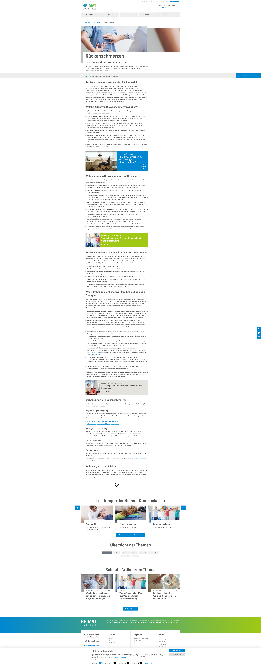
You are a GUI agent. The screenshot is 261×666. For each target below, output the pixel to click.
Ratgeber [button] (148, 14)
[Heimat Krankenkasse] (88, 6)
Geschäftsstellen (163, 646)
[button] (169, 14)
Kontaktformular (162, 644)
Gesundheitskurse (96, 354)
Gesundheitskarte (138, 640)
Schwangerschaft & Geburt (130, 552)
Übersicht (110, 638)
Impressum (105, 659)
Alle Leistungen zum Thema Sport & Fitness (130, 535)
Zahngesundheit (153, 552)
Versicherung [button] (110, 14)
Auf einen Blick (111, 642)
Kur (134, 642)
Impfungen (135, 556)
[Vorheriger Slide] (77, 508)
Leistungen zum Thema (248, 75)
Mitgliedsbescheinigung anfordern (141, 638)
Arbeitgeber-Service (164, 1)
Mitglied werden (174, 1)
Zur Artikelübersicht (130, 609)
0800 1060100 (174, 5)
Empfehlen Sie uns (150, 1)
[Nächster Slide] (183, 508)
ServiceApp (142, 1)
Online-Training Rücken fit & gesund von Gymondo (102, 421)
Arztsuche (136, 644)
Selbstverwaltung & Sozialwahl (115, 647)
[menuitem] (90, 14)
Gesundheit (143, 552)
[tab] (259, 329)
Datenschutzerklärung (120, 657)
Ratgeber (87, 22)
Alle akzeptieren (177, 650)
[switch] (114, 663)
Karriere (157, 1)
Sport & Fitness (97, 22)
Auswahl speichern (177, 654)
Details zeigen (148, 663)
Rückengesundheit (108, 22)
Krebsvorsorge (125, 556)
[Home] (81, 22)
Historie (110, 644)
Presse (110, 640)
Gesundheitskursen (139, 459)
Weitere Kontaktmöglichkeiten (171, 7)
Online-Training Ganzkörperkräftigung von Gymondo (103, 424)
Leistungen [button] (90, 14)
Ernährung (116, 552)
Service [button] (129, 14)
